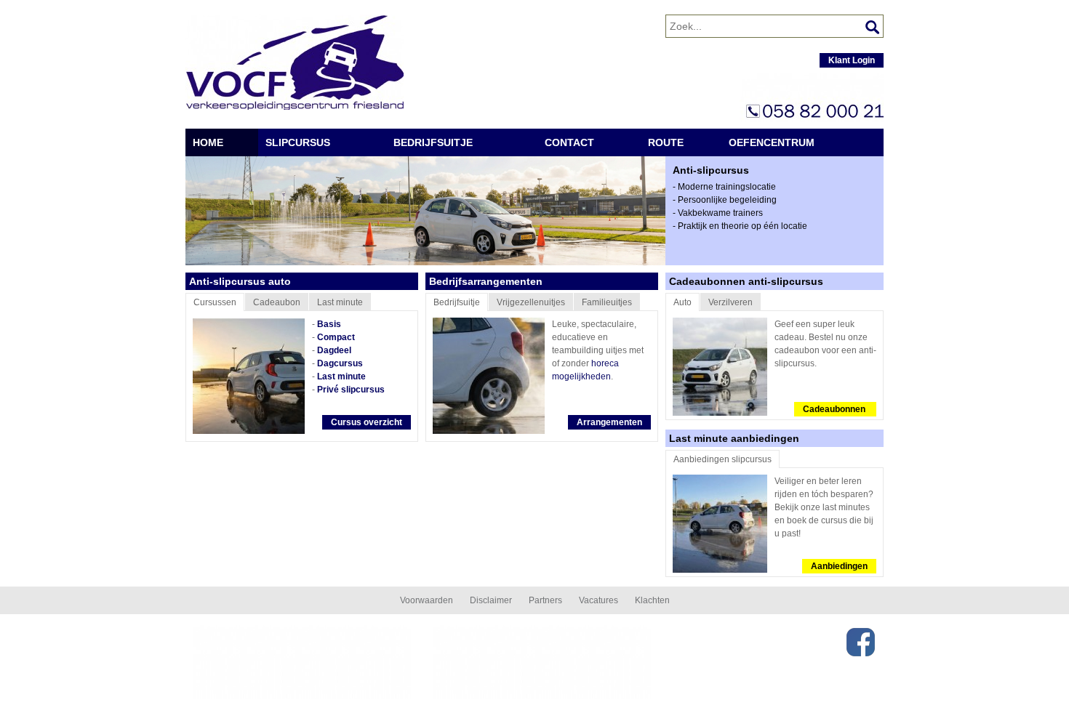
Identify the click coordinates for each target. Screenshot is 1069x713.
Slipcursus (297, 142)
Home (208, 142)
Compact (336, 337)
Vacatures (598, 600)
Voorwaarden (426, 600)
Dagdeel (334, 350)
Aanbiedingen (839, 566)
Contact (569, 142)
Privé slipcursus (351, 389)
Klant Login (851, 60)
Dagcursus (340, 363)
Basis (329, 324)
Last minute (341, 376)
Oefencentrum (771, 142)
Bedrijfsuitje (433, 142)
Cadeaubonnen (835, 409)
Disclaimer (491, 600)
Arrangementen (609, 422)
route (666, 142)
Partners (545, 600)
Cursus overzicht (366, 422)
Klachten (652, 600)
